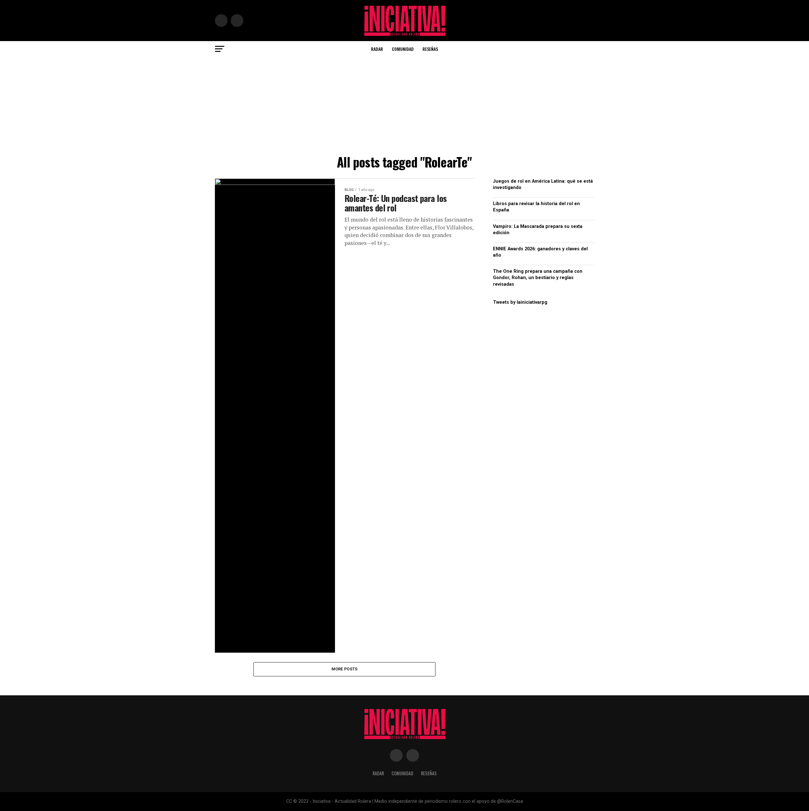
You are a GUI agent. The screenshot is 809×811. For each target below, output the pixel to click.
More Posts (345, 669)
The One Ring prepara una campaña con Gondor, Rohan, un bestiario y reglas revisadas (537, 278)
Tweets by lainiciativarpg (520, 302)
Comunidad (403, 49)
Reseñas (430, 49)
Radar (377, 49)
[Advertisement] (404, 104)
